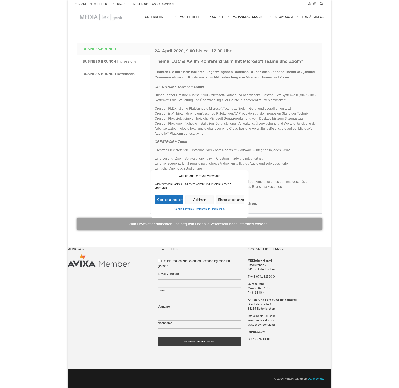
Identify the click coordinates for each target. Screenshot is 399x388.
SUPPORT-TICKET (260, 339)
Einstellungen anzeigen (231, 199)
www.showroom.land (261, 324)
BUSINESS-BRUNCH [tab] (99, 49)
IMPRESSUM (256, 331)
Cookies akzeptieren (170, 199)
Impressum (218, 209)
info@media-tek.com (261, 315)
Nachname (165, 323)
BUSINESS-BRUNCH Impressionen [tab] (110, 61)
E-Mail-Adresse (168, 273)
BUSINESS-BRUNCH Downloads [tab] (109, 74)
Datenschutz (203, 209)
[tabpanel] (236, 128)
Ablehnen (199, 199)
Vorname (164, 306)
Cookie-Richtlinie (184, 209)
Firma (161, 290)
